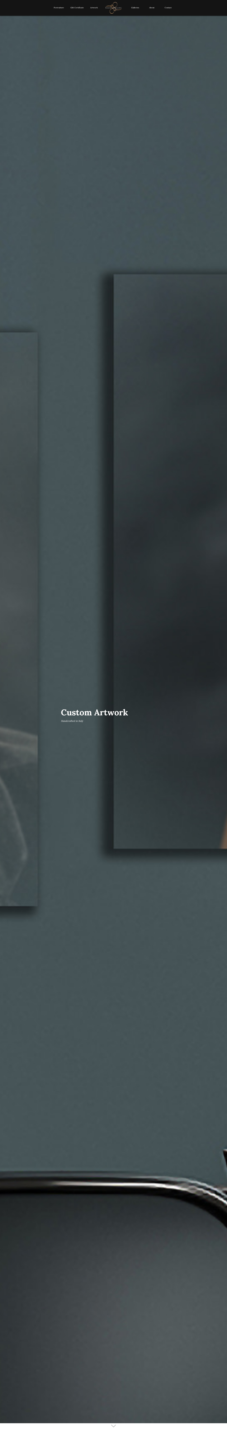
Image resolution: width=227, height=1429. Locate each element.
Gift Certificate (77, 7)
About (151, 7)
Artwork (94, 7)
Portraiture (59, 7)
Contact (168, 7)
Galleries (135, 7)
